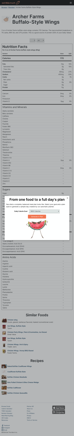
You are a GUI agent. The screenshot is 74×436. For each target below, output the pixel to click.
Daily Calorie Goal (20, 211)
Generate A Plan (37, 217)
